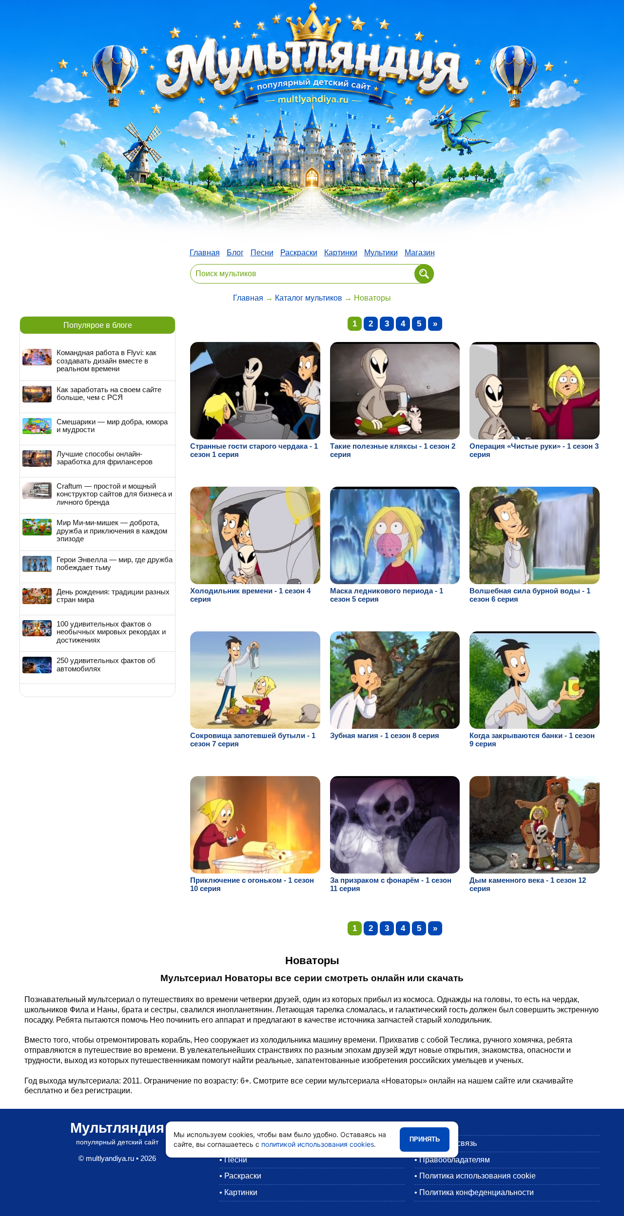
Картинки (340, 252)
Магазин (420, 252)
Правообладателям (454, 1160)
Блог (235, 252)
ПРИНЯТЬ (425, 1139)
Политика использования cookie (477, 1176)
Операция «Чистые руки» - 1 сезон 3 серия (534, 450)
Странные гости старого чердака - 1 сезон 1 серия (254, 450)
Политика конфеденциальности (476, 1192)
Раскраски (298, 252)
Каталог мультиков (308, 298)
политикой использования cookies (317, 1144)
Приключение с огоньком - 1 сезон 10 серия (252, 884)
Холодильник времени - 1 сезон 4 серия (250, 595)
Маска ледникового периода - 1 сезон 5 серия (386, 595)
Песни (262, 252)
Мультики (381, 252)
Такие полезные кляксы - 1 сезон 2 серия (392, 450)
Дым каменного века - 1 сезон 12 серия (527, 884)
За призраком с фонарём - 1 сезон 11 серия (390, 884)
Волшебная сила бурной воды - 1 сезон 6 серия (529, 595)
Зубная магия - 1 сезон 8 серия (384, 735)
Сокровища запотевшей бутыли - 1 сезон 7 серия (252, 739)
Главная (205, 252)
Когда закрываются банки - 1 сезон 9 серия (532, 739)
